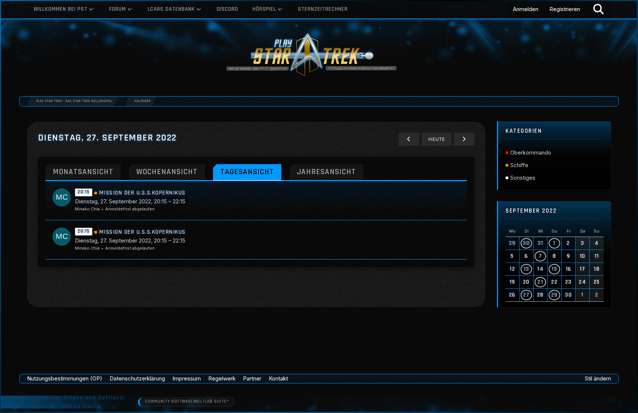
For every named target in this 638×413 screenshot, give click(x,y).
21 (540, 281)
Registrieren (564, 9)
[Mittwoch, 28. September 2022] (464, 139)
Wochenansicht (167, 172)
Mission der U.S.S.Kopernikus (142, 193)
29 (554, 294)
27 (526, 294)
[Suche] (598, 9)
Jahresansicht (326, 172)
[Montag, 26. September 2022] (409, 139)
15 (554, 268)
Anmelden (525, 9)
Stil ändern (598, 378)
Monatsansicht (83, 172)
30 (526, 243)
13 (526, 268)
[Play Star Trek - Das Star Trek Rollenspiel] (319, 55)
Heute (436, 139)
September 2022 (530, 211)
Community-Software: (187, 401)
